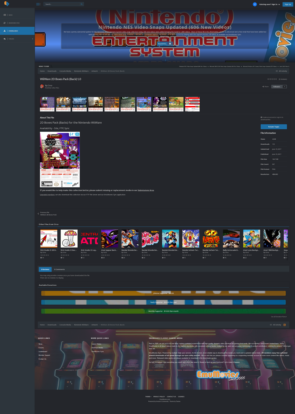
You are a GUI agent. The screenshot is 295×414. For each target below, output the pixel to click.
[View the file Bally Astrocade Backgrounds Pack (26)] (231, 239)
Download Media (97, 348)
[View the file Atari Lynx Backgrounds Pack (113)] (251, 239)
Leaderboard (43, 351)
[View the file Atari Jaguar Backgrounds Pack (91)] (109, 239)
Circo (290, 59)
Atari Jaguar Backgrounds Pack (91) (116, 250)
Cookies (181, 397)
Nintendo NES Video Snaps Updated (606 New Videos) (162, 66)
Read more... (162, 44)
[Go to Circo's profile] (42, 86)
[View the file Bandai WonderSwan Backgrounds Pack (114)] (170, 239)
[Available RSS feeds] (284, 324)
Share (266, 87)
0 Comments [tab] (59, 269)
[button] (287, 36)
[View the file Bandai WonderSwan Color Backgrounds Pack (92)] (130, 239)
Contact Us (42, 359)
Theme (147, 397)
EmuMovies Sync (98, 351)
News (40, 344)
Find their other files (52, 88)
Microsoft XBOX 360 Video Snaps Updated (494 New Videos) (194, 66)
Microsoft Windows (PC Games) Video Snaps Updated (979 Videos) (229, 66)
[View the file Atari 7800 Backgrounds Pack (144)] (272, 239)
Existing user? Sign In (269, 4)
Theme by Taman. (175, 401)
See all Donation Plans (278, 317)
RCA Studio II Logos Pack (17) (93, 250)
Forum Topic (273, 127)
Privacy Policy (159, 397)
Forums (41, 348)
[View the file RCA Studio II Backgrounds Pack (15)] (69, 239)
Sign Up (288, 4)
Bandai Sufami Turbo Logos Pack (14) (218, 250)
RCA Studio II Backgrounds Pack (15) (76, 250)
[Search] (82, 4)
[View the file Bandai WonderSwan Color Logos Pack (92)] (150, 239)
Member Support (44, 355)
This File (47, 4)
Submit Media (96, 344)
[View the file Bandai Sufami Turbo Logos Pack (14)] (211, 239)
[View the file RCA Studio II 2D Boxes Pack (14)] (48, 239)
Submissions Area (146, 190)
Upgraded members (47, 195)
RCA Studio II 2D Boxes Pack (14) (54, 250)
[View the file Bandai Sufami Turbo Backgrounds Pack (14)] (190, 239)
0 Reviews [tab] (45, 269)
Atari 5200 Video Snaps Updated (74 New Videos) (261, 66)
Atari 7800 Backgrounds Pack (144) (278, 250)
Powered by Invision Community (158, 401)
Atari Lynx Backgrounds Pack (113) (257, 250)
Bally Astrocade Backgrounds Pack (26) (239, 250)
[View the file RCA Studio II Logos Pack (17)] (89, 239)
